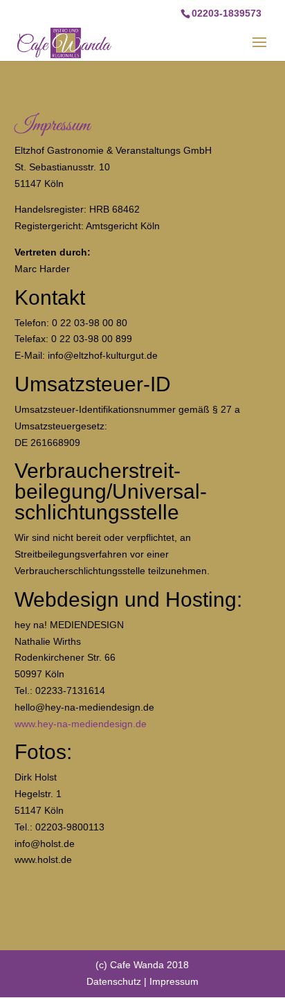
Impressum (174, 981)
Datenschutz (113, 981)
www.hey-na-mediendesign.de (81, 723)
